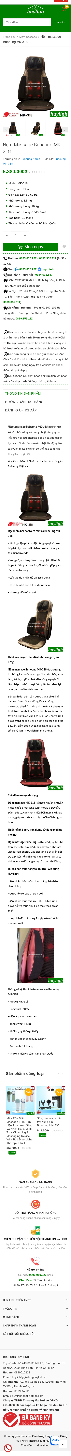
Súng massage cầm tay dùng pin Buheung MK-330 (49, 1122)
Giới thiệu (43, 1445)
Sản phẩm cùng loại (25, 1073)
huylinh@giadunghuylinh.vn (29, 1377)
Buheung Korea (30, 158)
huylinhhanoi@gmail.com (27, 1395)
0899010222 (22, 1372)
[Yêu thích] (64, 247)
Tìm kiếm (59, 22)
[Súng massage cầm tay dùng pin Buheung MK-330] (50, 1100)
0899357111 (22, 1391)
